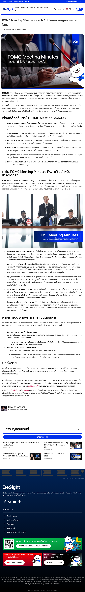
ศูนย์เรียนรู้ (32, 8)
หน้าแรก (17, 8)
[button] (79, 9)
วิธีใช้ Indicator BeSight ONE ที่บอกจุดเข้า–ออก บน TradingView (15, 454)
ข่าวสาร (46, 8)
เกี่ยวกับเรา (18, 11)
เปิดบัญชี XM (15, 390)
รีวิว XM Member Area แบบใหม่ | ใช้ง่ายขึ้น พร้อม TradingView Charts (56, 445)
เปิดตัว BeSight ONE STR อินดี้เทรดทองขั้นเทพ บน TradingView (21, 443)
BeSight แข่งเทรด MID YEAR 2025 (54, 454)
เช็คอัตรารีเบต (24, 8)
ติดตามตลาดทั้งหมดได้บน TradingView (73, 479)
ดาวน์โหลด (40, 8)
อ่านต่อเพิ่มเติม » (7, 447)
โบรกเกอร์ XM (33, 386)
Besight (26, 390)
